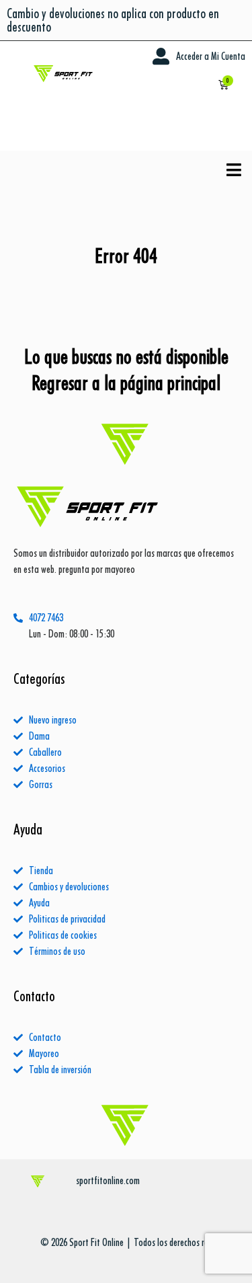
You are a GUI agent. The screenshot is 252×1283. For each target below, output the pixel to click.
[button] (234, 170)
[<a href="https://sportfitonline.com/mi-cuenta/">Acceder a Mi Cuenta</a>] (161, 56)
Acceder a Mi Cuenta (210, 56)
